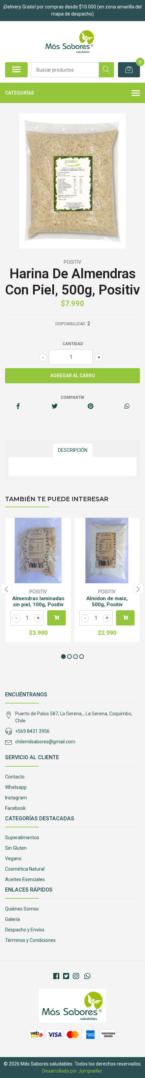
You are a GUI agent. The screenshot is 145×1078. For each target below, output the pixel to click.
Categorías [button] (19, 93)
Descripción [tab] (72, 450)
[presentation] (7, 589)
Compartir (72, 397)
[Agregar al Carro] (56, 617)
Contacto (15, 776)
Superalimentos (22, 837)
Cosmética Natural (25, 869)
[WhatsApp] (87, 976)
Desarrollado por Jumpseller (72, 1071)
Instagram (16, 797)
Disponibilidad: (70, 324)
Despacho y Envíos (25, 929)
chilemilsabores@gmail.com (45, 741)
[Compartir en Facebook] (18, 406)
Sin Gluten (16, 848)
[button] (63, 656)
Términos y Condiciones (30, 940)
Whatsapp (16, 787)
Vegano (13, 858)
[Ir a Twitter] (66, 976)
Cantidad (72, 343)
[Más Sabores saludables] (69, 41)
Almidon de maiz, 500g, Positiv (107, 601)
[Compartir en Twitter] (54, 406)
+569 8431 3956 (32, 731)
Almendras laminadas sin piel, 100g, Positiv (38, 601)
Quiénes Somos (22, 909)
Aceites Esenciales (25, 879)
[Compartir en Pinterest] (90, 406)
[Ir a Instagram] (76, 976)
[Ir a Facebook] (56, 976)
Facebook (15, 808)
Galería (12, 919)
